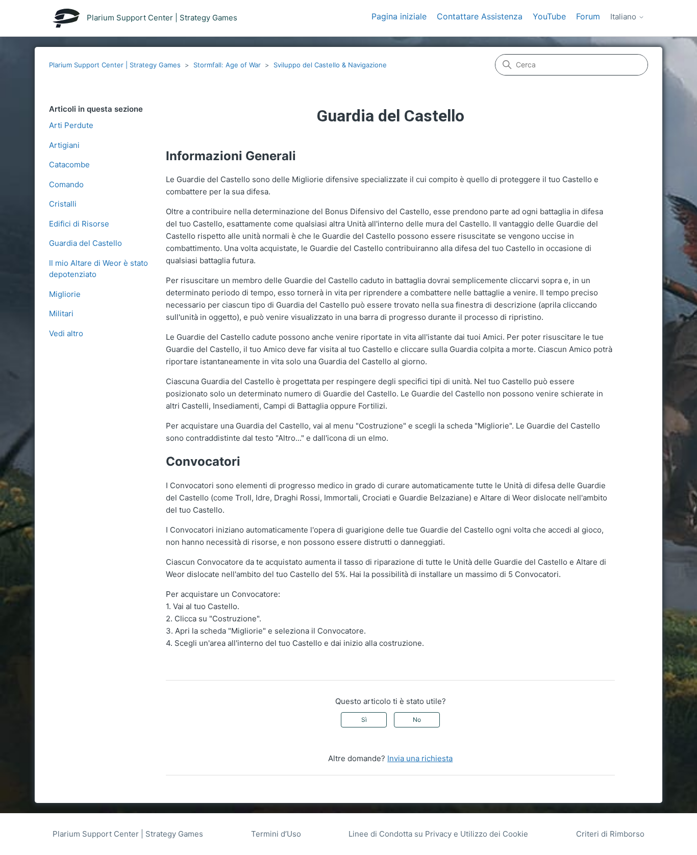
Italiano (624, 16)
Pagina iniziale (399, 16)
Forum (588, 16)
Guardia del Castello (85, 243)
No (417, 719)
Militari (61, 313)
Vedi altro (66, 333)
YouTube (549, 16)
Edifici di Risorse (79, 224)
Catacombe (69, 164)
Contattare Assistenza (479, 16)
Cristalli (63, 204)
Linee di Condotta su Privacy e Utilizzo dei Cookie (438, 834)
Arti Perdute (71, 125)
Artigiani (64, 145)
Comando (66, 184)
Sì (364, 719)
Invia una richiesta (420, 758)
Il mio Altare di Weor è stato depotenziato (98, 269)
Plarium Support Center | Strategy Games (115, 65)
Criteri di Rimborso (610, 834)
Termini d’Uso (276, 834)
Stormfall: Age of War (227, 65)
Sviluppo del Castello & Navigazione (330, 65)
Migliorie (65, 294)
